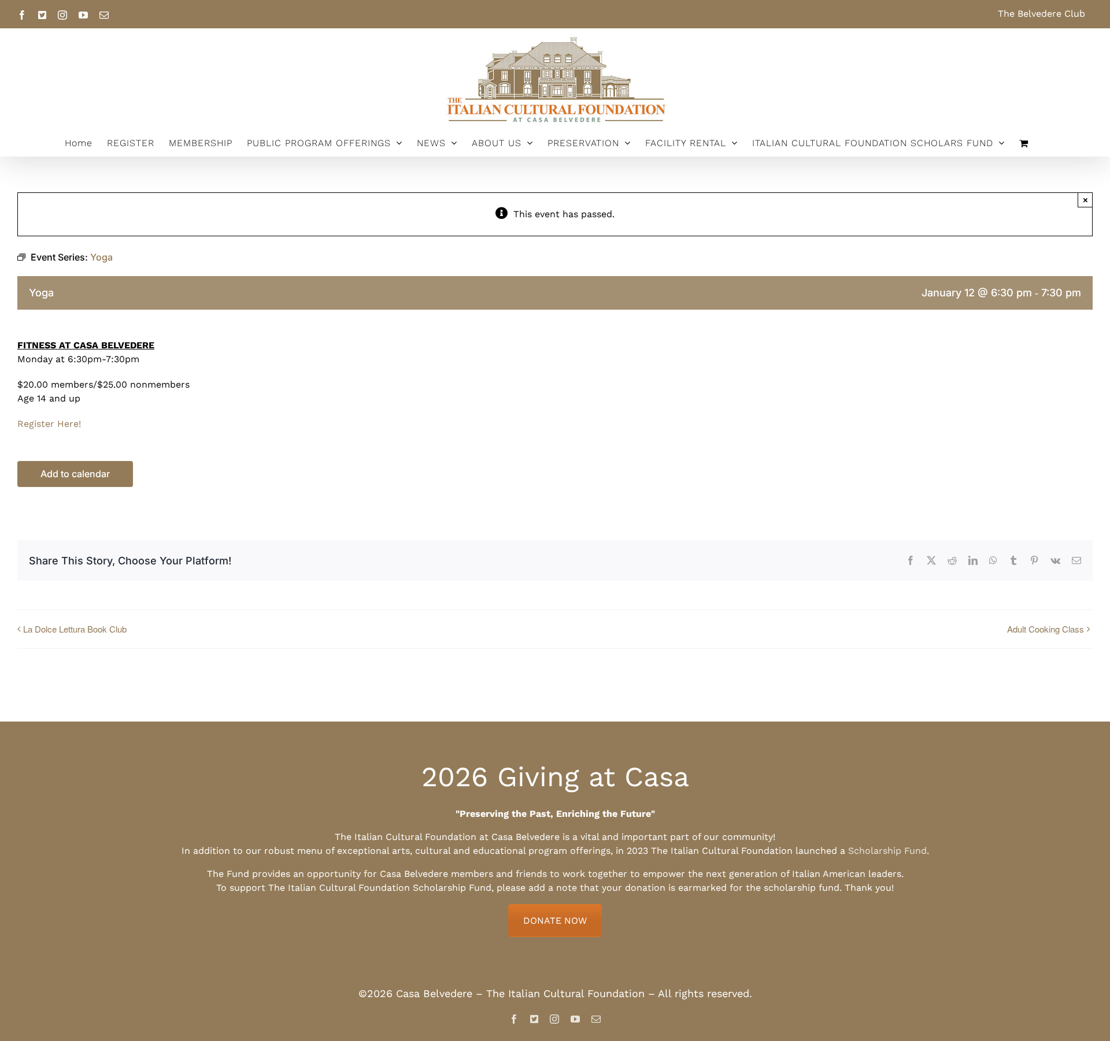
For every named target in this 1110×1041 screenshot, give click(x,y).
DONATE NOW (555, 920)
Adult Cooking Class (1045, 629)
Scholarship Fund (887, 850)
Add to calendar (75, 474)
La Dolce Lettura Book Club (75, 629)
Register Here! (49, 423)
